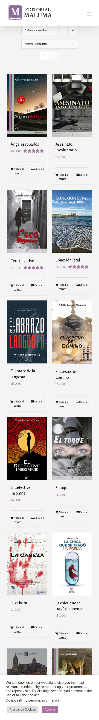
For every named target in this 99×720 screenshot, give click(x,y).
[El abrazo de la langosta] (27, 331)
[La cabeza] (27, 564)
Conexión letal (67, 260)
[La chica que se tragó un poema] (72, 564)
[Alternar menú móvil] (89, 14)
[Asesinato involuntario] (72, 105)
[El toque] (72, 448)
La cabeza (19, 603)
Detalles (39, 169)
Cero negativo (22, 261)
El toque (62, 488)
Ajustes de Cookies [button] (23, 709)
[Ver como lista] (53, 55)
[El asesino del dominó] (72, 332)
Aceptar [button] (50, 709)
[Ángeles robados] (27, 105)
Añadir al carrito (19, 171)
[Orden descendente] (73, 30)
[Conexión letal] (72, 221)
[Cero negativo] (27, 221)
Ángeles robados (25, 144)
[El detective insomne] (27, 448)
